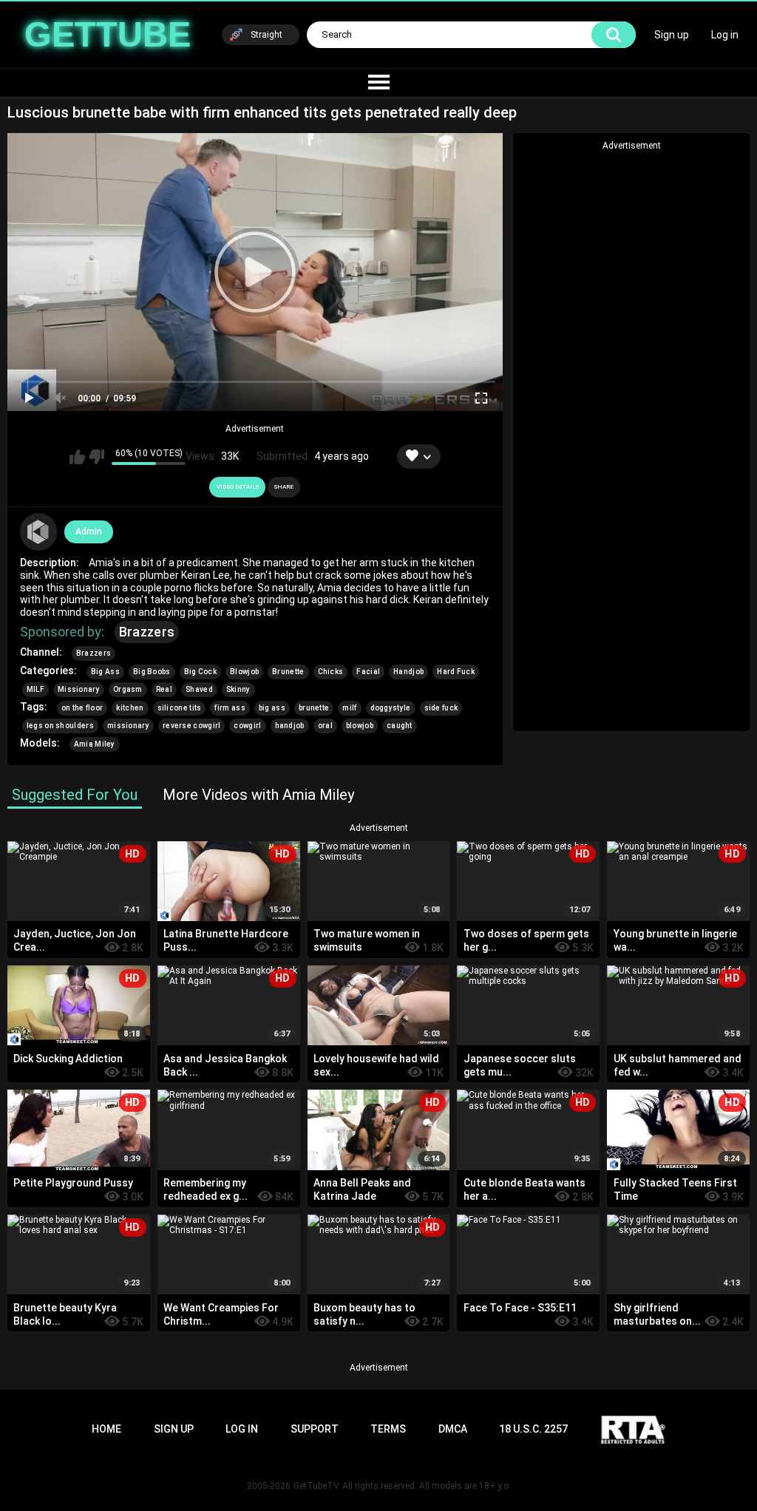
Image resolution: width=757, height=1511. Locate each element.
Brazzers (146, 631)
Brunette (288, 672)
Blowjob (244, 672)
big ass (272, 708)
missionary (128, 725)
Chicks (331, 672)
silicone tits (179, 708)
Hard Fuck (456, 672)
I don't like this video (96, 456)
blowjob (359, 725)
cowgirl (247, 725)
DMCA (452, 1429)
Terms (388, 1429)
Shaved (199, 689)
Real (164, 689)
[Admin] (38, 531)
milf (349, 708)
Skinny (238, 689)
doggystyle (390, 708)
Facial (368, 672)
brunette (314, 708)
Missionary (79, 689)
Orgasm (128, 689)
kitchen (129, 708)
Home (106, 1429)
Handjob (408, 672)
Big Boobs (152, 672)
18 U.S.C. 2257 (533, 1429)
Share (283, 486)
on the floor (82, 708)
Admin (88, 531)
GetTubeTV (316, 1486)
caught (400, 725)
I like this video (77, 456)
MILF (35, 689)
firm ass (229, 708)
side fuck (441, 708)
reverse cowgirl (192, 725)
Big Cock (200, 672)
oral (325, 725)
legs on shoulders (60, 725)
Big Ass (105, 672)
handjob (290, 725)
